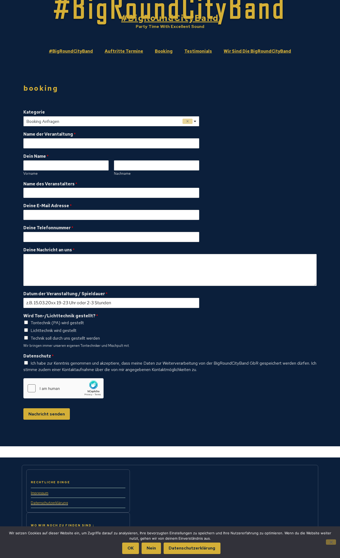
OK (131, 548)
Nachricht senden (46, 414)
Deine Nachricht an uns (49, 250)
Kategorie (34, 112)
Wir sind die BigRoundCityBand (257, 51)
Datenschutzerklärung (49, 502)
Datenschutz (38, 356)
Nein (151, 548)
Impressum (39, 492)
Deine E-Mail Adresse (47, 206)
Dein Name (36, 156)
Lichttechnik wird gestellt (53, 330)
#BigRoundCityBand (170, 18)
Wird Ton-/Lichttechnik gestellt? (60, 316)
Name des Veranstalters (50, 184)
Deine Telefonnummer (48, 228)
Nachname (122, 174)
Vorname (30, 174)
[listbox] (111, 121)
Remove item (187, 121)
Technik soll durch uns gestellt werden (65, 338)
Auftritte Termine (124, 51)
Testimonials (198, 51)
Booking (164, 51)
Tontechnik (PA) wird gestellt (57, 323)
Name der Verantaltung (49, 134)
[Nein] (331, 541)
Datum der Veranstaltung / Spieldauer (65, 294)
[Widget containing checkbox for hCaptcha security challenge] (63, 388)
